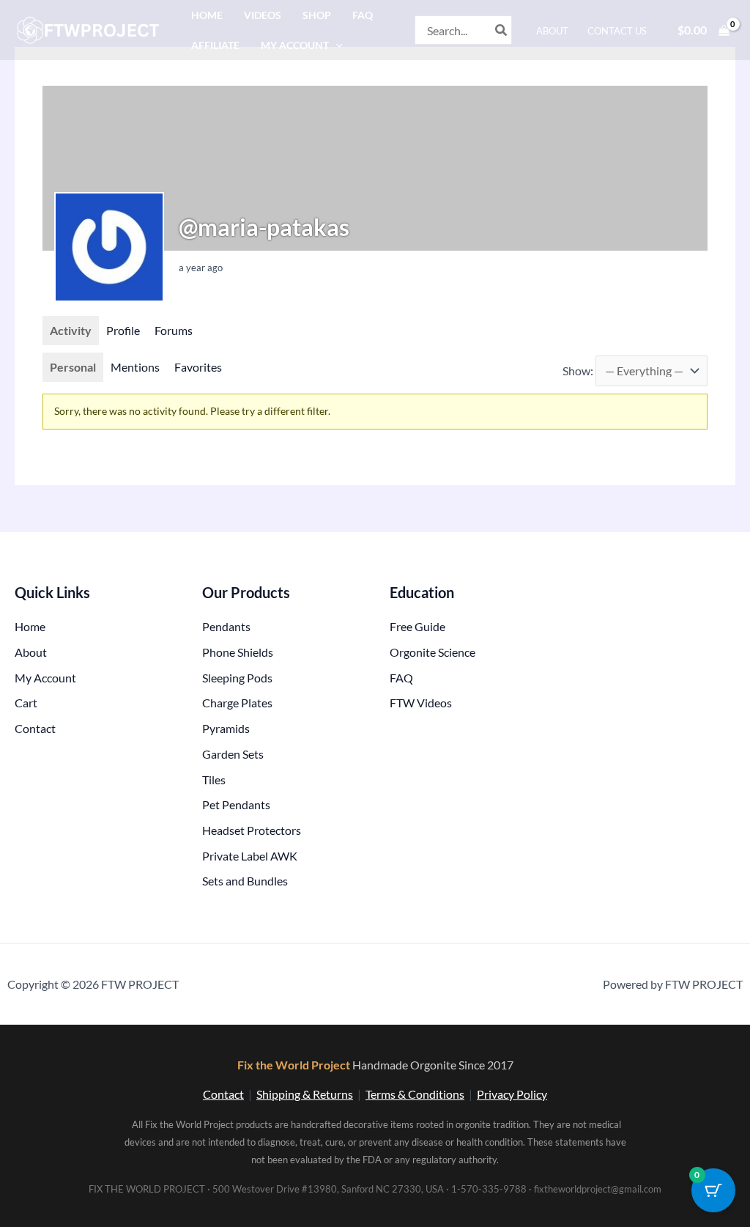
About (552, 31)
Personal (73, 367)
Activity (71, 330)
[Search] (501, 30)
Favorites (198, 367)
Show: (577, 370)
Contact (223, 1094)
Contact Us (617, 31)
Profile (123, 330)
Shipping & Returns (304, 1094)
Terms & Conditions (414, 1094)
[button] (336, 45)
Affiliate (215, 45)
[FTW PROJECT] (90, 28)
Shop (316, 15)
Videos (262, 15)
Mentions (135, 367)
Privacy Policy (512, 1094)
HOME (207, 15)
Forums (174, 330)
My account (295, 45)
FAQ (362, 15)
